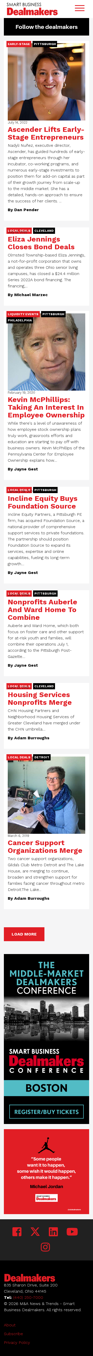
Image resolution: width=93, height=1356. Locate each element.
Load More (24, 934)
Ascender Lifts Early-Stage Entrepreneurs (46, 133)
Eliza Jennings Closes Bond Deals (41, 243)
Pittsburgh (45, 44)
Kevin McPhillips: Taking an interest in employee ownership (46, 407)
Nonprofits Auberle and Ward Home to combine (42, 610)
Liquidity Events (23, 314)
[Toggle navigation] (80, 9)
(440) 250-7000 (28, 1297)
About (10, 1325)
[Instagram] (45, 1247)
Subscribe (13, 1333)
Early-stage (19, 44)
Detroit (41, 757)
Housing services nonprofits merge (40, 698)
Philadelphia (20, 320)
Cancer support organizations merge (45, 846)
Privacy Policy (17, 1342)
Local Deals (19, 757)
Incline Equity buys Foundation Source (43, 502)
